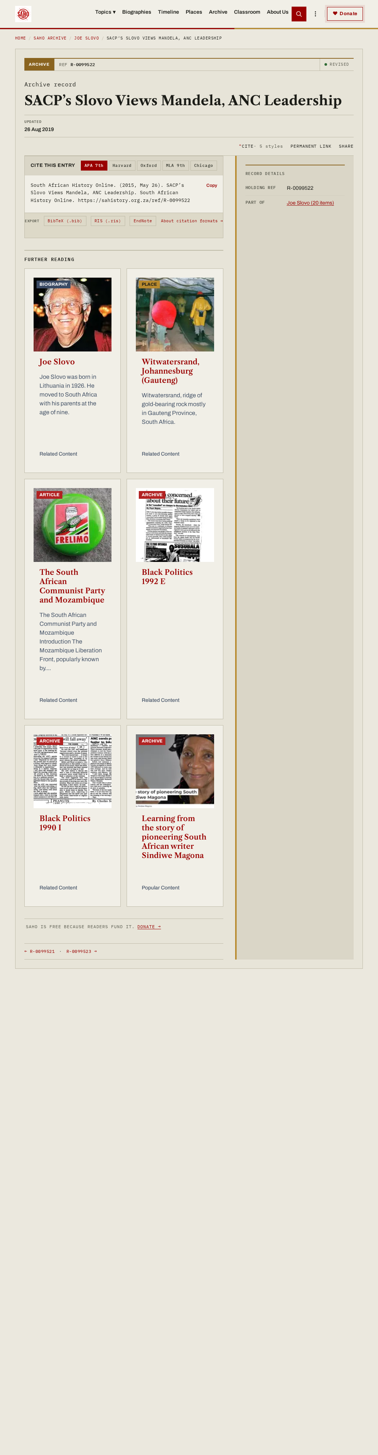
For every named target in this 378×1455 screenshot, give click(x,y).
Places (194, 12)
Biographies (136, 12)
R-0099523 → (81, 951)
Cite (261, 146)
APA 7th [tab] (94, 165)
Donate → (149, 926)
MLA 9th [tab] (175, 165)
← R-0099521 (39, 951)
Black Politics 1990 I (64, 823)
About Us (278, 12)
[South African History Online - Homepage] (23, 14)
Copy (211, 185)
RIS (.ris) (107, 220)
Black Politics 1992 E (167, 577)
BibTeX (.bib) (65, 220)
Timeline (168, 12)
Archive (218, 12)
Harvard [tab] (122, 165)
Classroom (247, 12)
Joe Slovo (86, 38)
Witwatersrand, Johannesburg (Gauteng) (170, 371)
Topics (105, 12)
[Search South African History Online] (299, 14)
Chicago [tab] (203, 165)
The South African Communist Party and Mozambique (72, 586)
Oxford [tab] (149, 165)
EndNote (143, 220)
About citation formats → (192, 220)
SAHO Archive (50, 38)
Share (346, 146)
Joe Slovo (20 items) (310, 203)
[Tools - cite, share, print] (315, 14)
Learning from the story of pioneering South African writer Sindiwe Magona (174, 837)
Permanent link (311, 146)
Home (20, 38)
